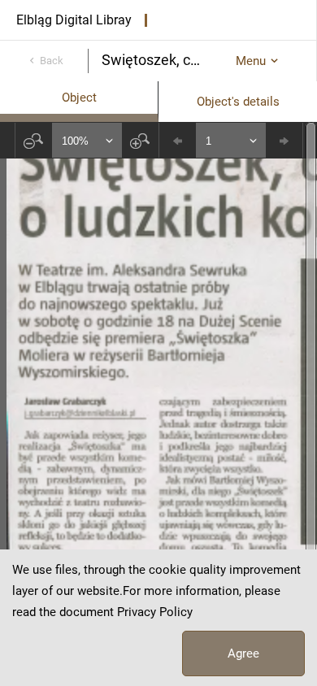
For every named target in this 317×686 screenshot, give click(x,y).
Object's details (238, 101)
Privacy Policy (155, 612)
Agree (243, 653)
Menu (251, 61)
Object (79, 97)
